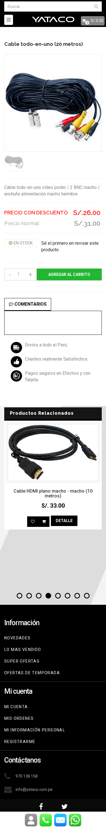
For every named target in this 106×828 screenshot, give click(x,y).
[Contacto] (45, 820)
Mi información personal (34, 730)
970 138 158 (27, 776)
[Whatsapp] (75, 820)
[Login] (31, 820)
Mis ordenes (19, 718)
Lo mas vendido (22, 649)
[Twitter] (65, 805)
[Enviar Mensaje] (60, 820)
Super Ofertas (22, 661)
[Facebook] (41, 805)
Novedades (17, 638)
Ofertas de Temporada (32, 673)
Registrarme (19, 741)
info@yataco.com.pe (34, 789)
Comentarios (30, 304)
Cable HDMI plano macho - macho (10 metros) (53, 493)
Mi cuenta (16, 706)
